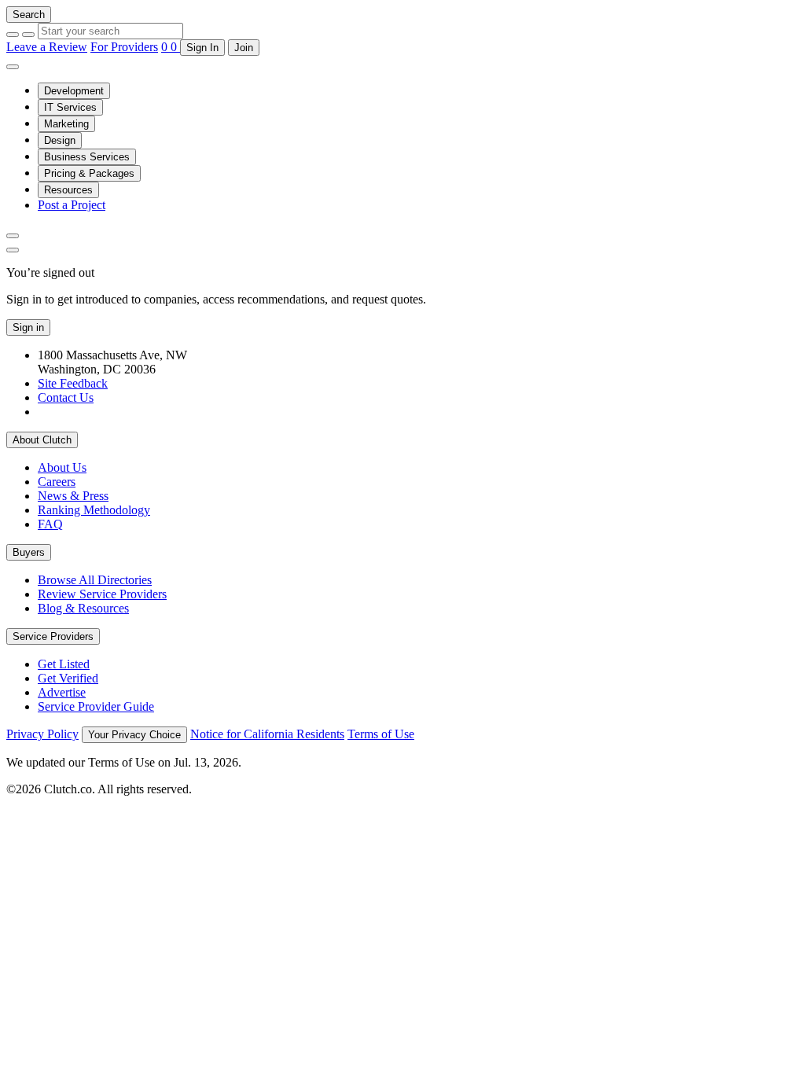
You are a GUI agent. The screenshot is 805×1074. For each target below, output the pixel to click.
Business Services (87, 157)
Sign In (202, 47)
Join (243, 47)
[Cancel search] (12, 34)
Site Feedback (73, 383)
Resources (68, 190)
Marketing (66, 124)
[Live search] (12, 236)
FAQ (50, 524)
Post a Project (71, 204)
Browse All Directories (95, 580)
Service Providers (53, 636)
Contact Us (66, 397)
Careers (56, 481)
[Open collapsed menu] (12, 66)
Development (74, 91)
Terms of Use (380, 734)
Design (59, 140)
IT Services (70, 107)
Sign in (28, 327)
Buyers (29, 552)
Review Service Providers (102, 594)
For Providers (124, 46)
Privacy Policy (42, 734)
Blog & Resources (83, 608)
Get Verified (68, 678)
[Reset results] (28, 34)
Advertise (62, 692)
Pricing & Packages (89, 173)
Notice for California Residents (267, 734)
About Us (62, 467)
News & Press (73, 495)
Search (29, 14)
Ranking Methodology (94, 510)
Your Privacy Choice (134, 735)
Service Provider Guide (96, 706)
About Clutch (42, 440)
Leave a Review (46, 46)
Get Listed (64, 664)
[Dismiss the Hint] (12, 250)
